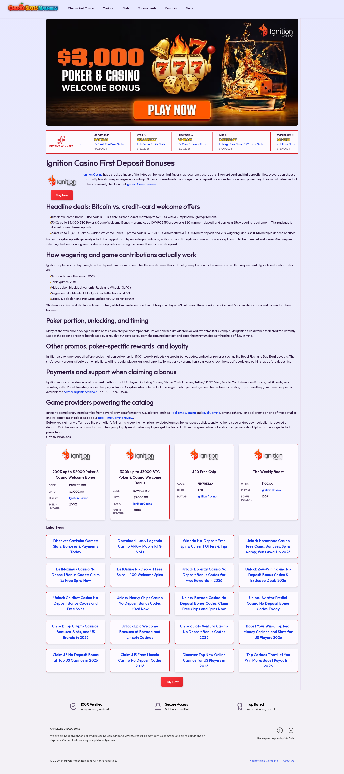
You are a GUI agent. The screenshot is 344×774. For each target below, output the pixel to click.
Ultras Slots (282, 144)
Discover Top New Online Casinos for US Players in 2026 (204, 660)
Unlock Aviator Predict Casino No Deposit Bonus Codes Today (268, 603)
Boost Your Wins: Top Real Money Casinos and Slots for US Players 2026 (268, 632)
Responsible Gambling (264, 760)
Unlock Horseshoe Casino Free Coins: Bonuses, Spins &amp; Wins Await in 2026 (268, 546)
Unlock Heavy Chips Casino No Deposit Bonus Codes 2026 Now (140, 603)
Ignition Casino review (141, 184)
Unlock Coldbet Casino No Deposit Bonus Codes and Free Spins (75, 603)
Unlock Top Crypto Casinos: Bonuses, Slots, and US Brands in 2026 (75, 632)
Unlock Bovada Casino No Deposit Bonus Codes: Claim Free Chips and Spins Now (204, 603)
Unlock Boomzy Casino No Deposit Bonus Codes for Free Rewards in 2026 (204, 575)
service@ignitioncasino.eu (81, 392)
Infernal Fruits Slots (147, 144)
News (190, 8)
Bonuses (171, 8)
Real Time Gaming (183, 413)
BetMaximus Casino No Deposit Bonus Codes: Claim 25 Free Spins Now (76, 575)
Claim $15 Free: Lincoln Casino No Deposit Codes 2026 (140, 660)
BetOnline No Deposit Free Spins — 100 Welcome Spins (140, 572)
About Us (288, 760)
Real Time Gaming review (115, 418)
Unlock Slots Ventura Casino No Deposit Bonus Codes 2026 (204, 632)
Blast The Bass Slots (105, 144)
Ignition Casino (93, 174)
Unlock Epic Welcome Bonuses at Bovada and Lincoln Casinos (139, 632)
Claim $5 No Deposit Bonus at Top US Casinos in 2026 (76, 657)
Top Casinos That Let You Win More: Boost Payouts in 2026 (268, 660)
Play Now (61, 195)
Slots (125, 8)
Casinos (108, 8)
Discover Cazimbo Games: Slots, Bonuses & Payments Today (75, 546)
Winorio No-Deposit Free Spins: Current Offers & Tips (204, 543)
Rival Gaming (211, 413)
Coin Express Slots (188, 144)
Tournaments (147, 8)
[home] (33, 14)
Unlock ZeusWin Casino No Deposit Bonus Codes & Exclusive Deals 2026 (268, 575)
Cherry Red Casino (81, 8)
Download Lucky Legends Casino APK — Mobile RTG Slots (140, 546)
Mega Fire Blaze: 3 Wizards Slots (237, 144)
